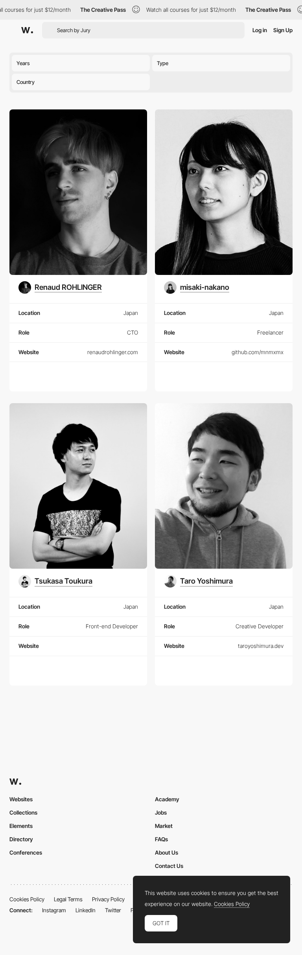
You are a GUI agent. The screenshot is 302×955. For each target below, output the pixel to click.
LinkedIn (86, 910)
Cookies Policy (26, 899)
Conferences (25, 852)
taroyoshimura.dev (261, 645)
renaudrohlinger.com (112, 352)
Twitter (113, 910)
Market (164, 825)
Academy (167, 799)
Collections (23, 812)
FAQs (161, 839)
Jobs (161, 812)
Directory (21, 839)
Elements (21, 825)
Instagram (54, 910)
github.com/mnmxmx (258, 352)
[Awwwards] (27, 30)
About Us (166, 852)
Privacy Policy (108, 899)
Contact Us (169, 865)
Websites (21, 799)
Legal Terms (68, 899)
